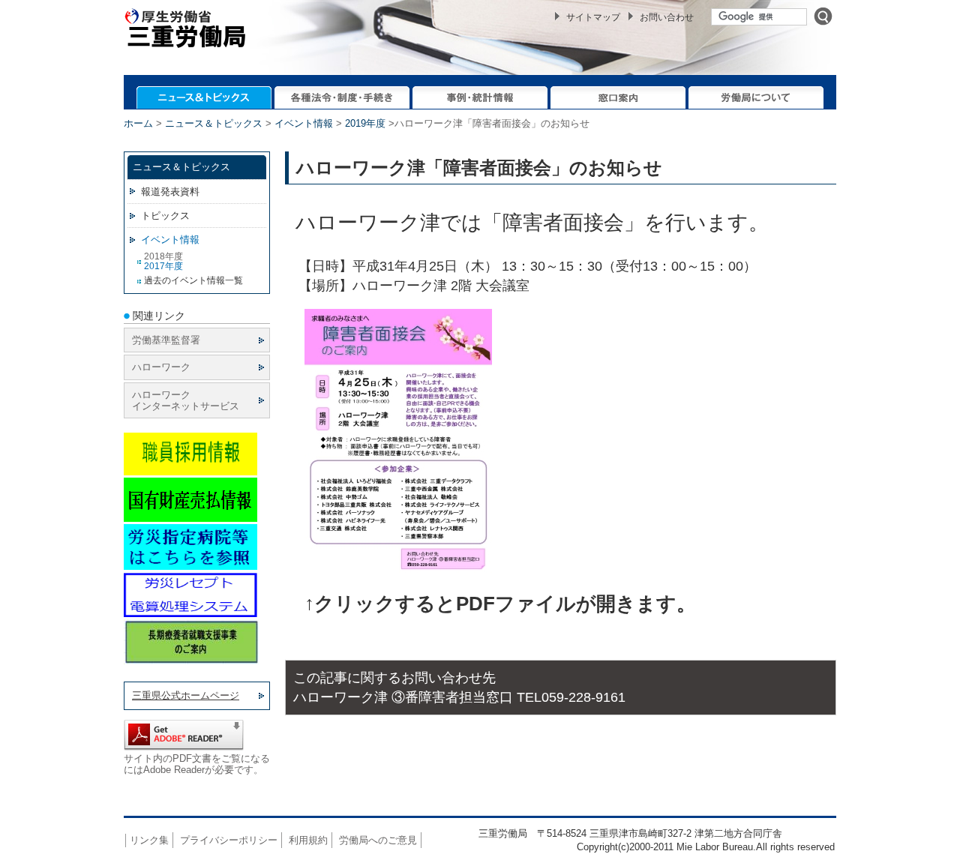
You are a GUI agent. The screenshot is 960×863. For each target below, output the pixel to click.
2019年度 (365, 123)
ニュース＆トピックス (213, 123)
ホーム (138, 123)
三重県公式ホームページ (185, 695)
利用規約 (308, 840)
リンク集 (149, 840)
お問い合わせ (667, 17)
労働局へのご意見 (378, 840)
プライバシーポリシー (229, 840)
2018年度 (163, 256)
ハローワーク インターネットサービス (185, 400)
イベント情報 (303, 123)
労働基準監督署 (166, 340)
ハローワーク (161, 367)
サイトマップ (593, 17)
